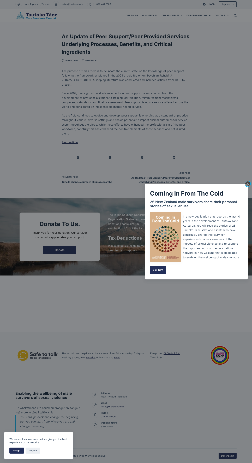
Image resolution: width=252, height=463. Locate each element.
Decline (33, 450)
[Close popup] (247, 183)
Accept (16, 450)
